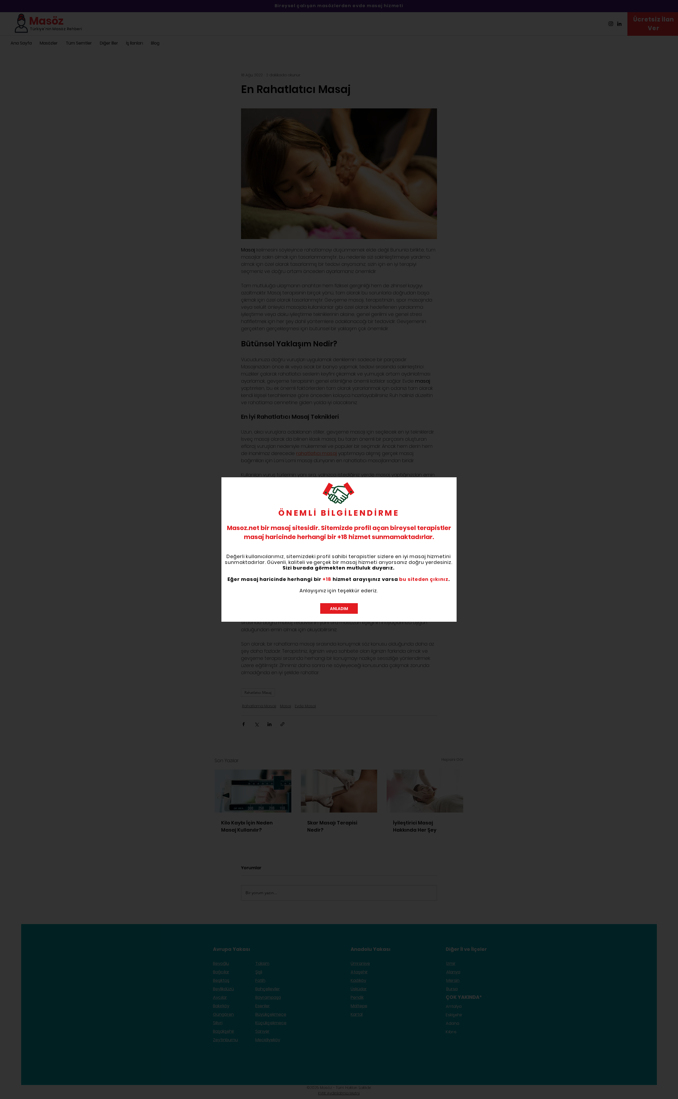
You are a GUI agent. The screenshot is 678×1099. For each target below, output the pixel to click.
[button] (339, 608)
